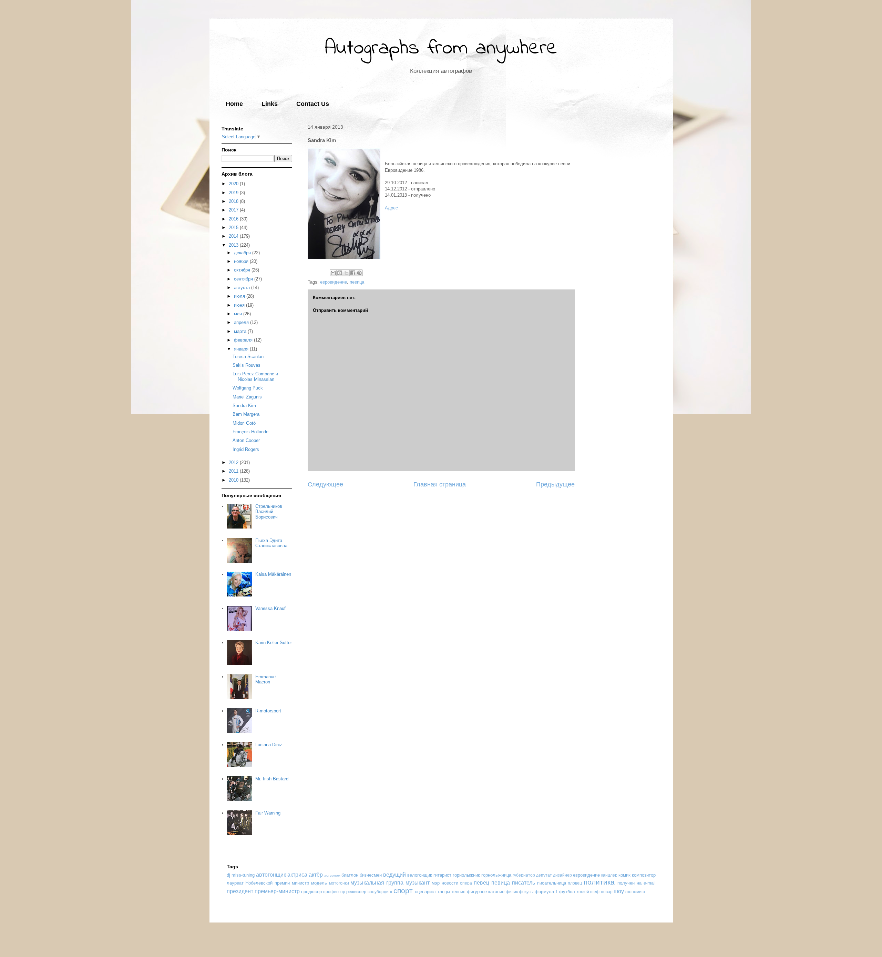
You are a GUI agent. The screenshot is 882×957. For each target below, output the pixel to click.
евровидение (333, 282)
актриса (297, 875)
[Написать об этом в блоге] (339, 272)
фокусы (526, 891)
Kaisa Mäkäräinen (273, 574)
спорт (403, 891)
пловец (575, 883)
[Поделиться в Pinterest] (359, 272)
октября (243, 270)
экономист (635, 891)
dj (228, 875)
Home (234, 103)
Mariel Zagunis (247, 396)
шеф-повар (601, 891)
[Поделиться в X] (346, 272)
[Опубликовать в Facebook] (352, 272)
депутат (544, 875)
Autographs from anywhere (441, 48)
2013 (234, 245)
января (242, 349)
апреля (242, 322)
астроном (332, 875)
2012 (234, 462)
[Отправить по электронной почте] (333, 272)
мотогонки (339, 883)
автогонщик (271, 875)
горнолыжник (466, 875)
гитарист (442, 875)
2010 (234, 480)
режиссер (356, 891)
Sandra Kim (244, 405)
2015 (234, 227)
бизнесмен (371, 875)
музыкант (418, 883)
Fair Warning (267, 813)
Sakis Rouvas (246, 365)
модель (319, 883)
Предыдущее (555, 484)
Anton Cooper (246, 440)
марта (241, 331)
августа (242, 287)
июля (240, 296)
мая (238, 313)
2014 (234, 236)
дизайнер (562, 875)
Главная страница (439, 484)
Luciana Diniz (268, 744)
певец (481, 883)
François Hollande (250, 431)
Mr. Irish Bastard (271, 778)
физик (512, 891)
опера (466, 883)
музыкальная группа (376, 883)
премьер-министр (277, 891)
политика (599, 882)
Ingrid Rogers (246, 449)
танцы (444, 891)
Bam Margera (246, 414)
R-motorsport (268, 710)
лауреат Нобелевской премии (258, 883)
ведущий (394, 875)
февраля (244, 340)
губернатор (524, 875)
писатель (523, 883)
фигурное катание (485, 891)
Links (269, 103)
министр (300, 883)
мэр (436, 883)
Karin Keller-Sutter (273, 642)
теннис (458, 891)
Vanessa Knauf (270, 608)
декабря (243, 252)
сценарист (425, 891)
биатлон (349, 875)
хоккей (582, 891)
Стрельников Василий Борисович (268, 512)
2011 (234, 471)
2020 (234, 183)
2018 (234, 201)
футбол (567, 891)
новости (450, 883)
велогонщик (419, 875)
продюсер (311, 891)
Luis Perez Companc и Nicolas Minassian (255, 376)
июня (240, 305)
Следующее (325, 484)
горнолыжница (496, 875)
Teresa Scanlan (248, 356)
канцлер (609, 875)
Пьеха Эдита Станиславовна (271, 543)
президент (240, 891)
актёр (316, 875)
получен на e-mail (636, 883)
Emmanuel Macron (266, 679)
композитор (644, 875)
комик (624, 875)
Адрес (391, 207)
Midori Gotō (244, 423)
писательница (551, 883)
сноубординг (380, 891)
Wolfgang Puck (248, 388)
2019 (234, 192)
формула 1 (546, 891)
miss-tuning (243, 875)
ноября (242, 261)
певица (357, 282)
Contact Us (312, 103)
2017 (234, 210)
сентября (244, 279)
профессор (334, 891)
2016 (234, 218)
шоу (619, 891)
